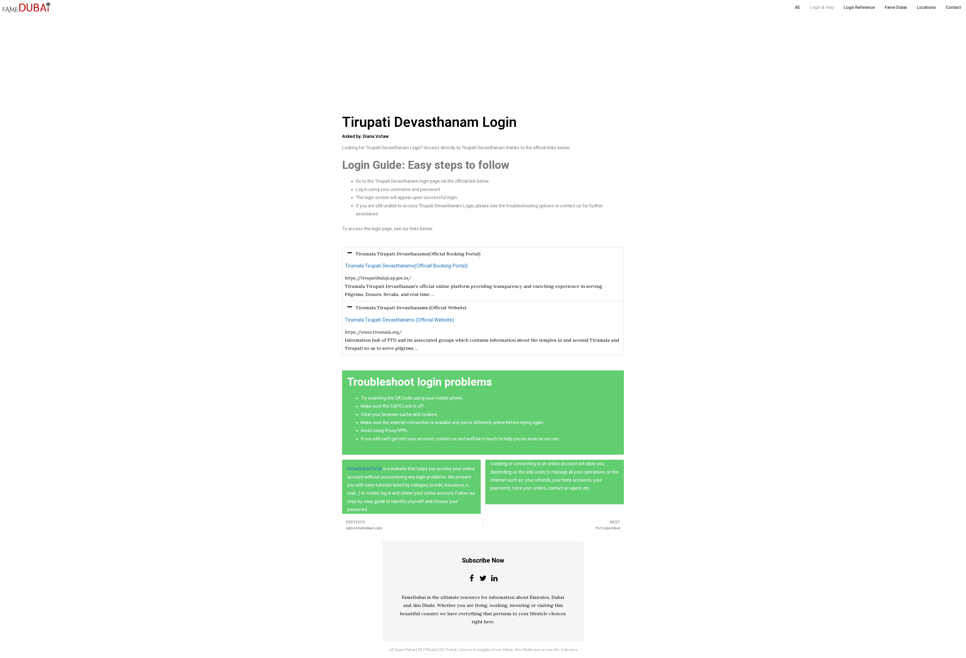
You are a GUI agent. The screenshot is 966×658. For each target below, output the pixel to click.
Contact (953, 7)
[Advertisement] (151, 52)
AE (797, 7)
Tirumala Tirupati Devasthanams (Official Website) (399, 320)
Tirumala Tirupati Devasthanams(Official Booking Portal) (406, 265)
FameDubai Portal (364, 468)
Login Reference (859, 7)
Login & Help (822, 7)
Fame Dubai (896, 7)
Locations (926, 7)
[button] (483, 253)
